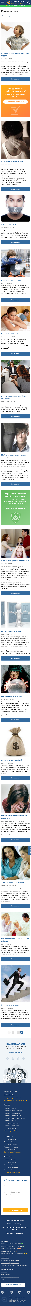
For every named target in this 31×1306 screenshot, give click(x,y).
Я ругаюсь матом (8, 224)
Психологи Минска (10, 1160)
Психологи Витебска (10, 1165)
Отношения (4, 337)
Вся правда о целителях (11, 696)
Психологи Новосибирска (12, 1113)
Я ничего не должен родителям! (15, 560)
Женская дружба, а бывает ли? (14, 882)
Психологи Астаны (10, 1142)
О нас (2, 1279)
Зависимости (5, 167)
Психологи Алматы (10, 1139)
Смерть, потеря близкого (8, 821)
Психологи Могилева (11, 1167)
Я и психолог (5, 401)
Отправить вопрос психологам (10, 1277)
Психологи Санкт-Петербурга (13, 1111)
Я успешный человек (10, 1005)
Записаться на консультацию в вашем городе (15, 1228)
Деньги (3, 763)
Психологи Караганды (11, 1147)
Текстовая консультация (14, 1233)
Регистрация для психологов (13, 1284)
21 (18, 1032)
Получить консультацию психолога (15, 5)
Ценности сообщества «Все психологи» (12, 1253)
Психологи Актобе (10, 1149)
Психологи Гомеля (10, 1162)
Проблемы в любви (9, 334)
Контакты (4, 1272)
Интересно (4, 227)
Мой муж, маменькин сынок (13, 455)
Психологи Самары (10, 1128)
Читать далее (15, 79)
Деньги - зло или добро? (11, 760)
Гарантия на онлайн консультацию (11, 1243)
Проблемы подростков (11, 280)
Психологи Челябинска (11, 1126)
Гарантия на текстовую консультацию (12, 1246)
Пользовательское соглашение (10, 1260)
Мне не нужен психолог (11, 631)
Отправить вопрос (15, 1210)
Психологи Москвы (10, 1108)
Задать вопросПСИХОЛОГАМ (29, 850)
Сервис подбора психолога (15, 1220)
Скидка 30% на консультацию (9, 1248)
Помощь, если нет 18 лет (8, 1251)
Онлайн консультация (14, 1224)
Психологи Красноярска (11, 1123)
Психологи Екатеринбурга (12, 1116)
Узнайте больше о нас (15, 1052)
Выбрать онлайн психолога (15, 508)
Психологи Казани (10, 1121)
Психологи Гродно (10, 1170)
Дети (2, 58)
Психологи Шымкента (11, 1144)
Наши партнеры (5, 1274)
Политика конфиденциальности (10, 1263)
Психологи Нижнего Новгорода (14, 1118)
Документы (5, 1258)
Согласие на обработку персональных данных (14, 1265)
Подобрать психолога (15, 102)
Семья (3, 458)
